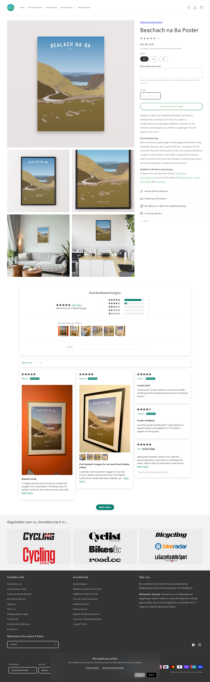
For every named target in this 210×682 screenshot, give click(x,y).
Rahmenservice (80, 609)
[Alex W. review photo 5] (104, 457)
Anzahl (143, 90)
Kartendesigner (80, 584)
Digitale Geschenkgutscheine (86, 614)
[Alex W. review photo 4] (97, 457)
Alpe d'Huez (186, 177)
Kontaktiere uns (14, 584)
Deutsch (45, 670)
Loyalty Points (80, 624)
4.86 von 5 (77, 305)
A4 (144, 59)
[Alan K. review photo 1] (47, 430)
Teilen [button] (146, 221)
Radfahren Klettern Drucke (85, 594)
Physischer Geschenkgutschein (87, 619)
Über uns (11, 609)
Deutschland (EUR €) (20, 670)
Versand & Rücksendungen (19, 594)
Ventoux (161, 181)
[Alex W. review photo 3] (90, 457)
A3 (154, 59)
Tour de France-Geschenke (85, 599)
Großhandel (12, 619)
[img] (29, 374)
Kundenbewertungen (17, 589)
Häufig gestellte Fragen (18, 614)
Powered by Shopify (196, 672)
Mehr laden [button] (105, 507)
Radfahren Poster (81, 604)
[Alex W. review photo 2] (82, 457)
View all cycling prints (151, 22)
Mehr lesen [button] (27, 493)
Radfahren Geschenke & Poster (87, 589)
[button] (68, 7)
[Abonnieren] (55, 644)
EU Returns (12, 629)
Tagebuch (11, 604)
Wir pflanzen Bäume (16, 599)
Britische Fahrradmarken (18, 624)
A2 (163, 59)
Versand (152, 49)
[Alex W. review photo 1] (104, 419)
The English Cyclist (182, 672)
